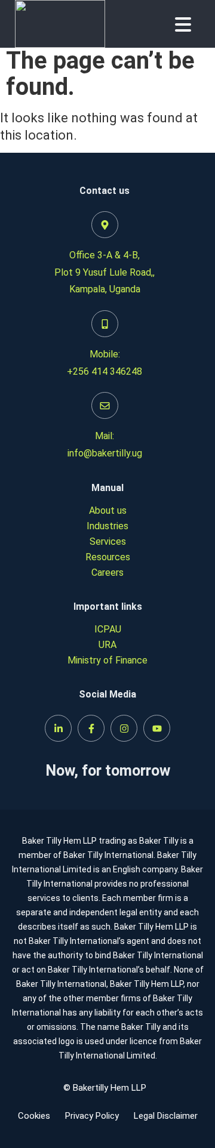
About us (108, 510)
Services (108, 541)
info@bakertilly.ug (104, 453)
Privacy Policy (92, 1115)
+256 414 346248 (104, 371)
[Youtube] (156, 728)
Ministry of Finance (107, 660)
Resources (107, 557)
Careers (107, 572)
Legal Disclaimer (166, 1115)
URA (107, 644)
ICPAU (107, 629)
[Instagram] (123, 728)
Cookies (34, 1115)
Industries (107, 526)
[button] (183, 24)
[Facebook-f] (91, 728)
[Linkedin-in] (58, 728)
